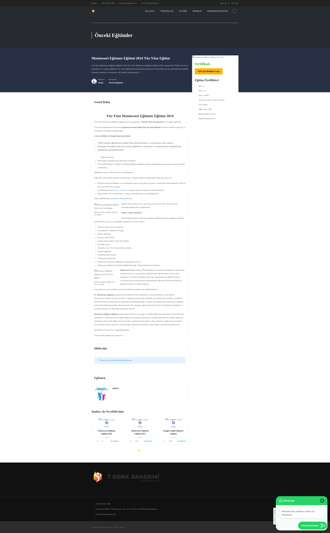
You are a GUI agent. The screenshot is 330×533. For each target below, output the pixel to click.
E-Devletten (109, 330)
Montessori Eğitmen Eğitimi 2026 (106, 432)
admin (115, 388)
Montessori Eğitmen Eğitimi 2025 (140, 432)
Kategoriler (113, 79)
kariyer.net (114, 190)
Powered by (274, 516)
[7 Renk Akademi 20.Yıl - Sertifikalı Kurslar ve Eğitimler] (101, 11)
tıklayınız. (168, 178)
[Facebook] (207, 126)
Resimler (197, 11)
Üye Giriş (234, 3)
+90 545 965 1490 (108, 3)
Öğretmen (101, 79)
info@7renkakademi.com (128, 3)
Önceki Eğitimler (119, 19)
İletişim (94, 3)
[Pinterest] (218, 126)
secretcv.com (125, 190)
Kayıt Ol (223, 3)
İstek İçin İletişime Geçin (208, 71)
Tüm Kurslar (166, 11)
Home (94, 19)
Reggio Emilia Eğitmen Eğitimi (173, 432)
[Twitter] (213, 126)
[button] (138, 450)
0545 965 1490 (164, 204)
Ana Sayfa (150, 11)
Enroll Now (106, 420)
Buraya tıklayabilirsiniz (123, 198)
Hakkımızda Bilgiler (217, 11)
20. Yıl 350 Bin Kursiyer (150, 3)
